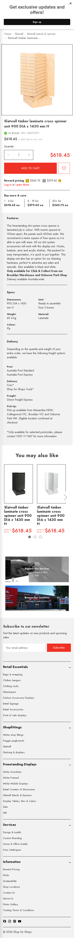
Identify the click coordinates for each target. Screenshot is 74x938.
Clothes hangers (12, 680)
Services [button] (9, 825)
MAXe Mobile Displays (15, 783)
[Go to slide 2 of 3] (35, 537)
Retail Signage (11, 704)
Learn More (22, 185)
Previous (4, 497)
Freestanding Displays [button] (19, 764)
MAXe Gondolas (12, 772)
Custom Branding (12, 838)
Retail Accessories (13, 709)
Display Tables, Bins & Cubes (19, 801)
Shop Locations (11, 887)
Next (65, 497)
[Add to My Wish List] (64, 168)
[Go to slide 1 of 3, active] (29, 537)
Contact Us (9, 893)
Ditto (5, 807)
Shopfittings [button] (12, 727)
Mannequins (9, 692)
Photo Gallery (10, 904)
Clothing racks (11, 686)
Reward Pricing (11, 869)
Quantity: (9, 146)
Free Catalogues (12, 850)
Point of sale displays (15, 715)
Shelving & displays (14, 752)
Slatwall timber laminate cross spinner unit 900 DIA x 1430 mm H (18, 515)
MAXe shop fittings (13, 735)
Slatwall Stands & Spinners (17, 795)
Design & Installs (12, 832)
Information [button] (11, 862)
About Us (8, 898)
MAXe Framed (11, 778)
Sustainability (10, 881)
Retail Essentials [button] (15, 667)
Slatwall (7, 746)
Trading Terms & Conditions (18, 910)
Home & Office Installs (15, 844)
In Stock (13, 133)
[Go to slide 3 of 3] (40, 537)
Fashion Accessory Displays (18, 698)
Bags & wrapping (12, 674)
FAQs (6, 875)
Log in (7, 185)
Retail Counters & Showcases (19, 789)
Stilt (5, 813)
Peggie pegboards (13, 741)
